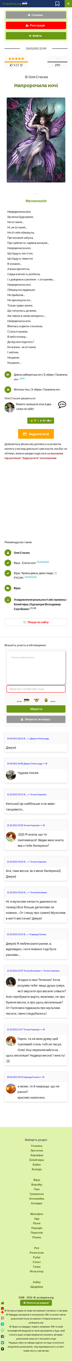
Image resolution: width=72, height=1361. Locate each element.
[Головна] (2, 1303)
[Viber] (2, 1318)
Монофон (36, 1213)
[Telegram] (2, 1324)
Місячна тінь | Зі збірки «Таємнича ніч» (37, 389)
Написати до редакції (37, 1302)
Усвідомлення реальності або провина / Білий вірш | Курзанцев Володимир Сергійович (40, 604)
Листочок (36, 1150)
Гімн (37, 1189)
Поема (36, 1237)
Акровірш (36, 1155)
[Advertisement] (36, 504)
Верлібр (36, 1184)
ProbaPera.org (12, 3)
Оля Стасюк (22, 552)
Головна (37, 15)
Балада (37, 1169)
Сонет (37, 1262)
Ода (36, 1218)
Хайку (37, 1282)
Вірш (17, 588)
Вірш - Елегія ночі (25, 562)
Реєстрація (37, 25)
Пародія (36, 1227)
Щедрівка (36, 1286)
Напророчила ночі (18, 211)
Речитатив (37, 1252)
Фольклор (37, 1271)
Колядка (36, 1203)
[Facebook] (2, 1336)
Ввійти (37, 35)
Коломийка (36, 1198)
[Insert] (26, 700)
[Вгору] (2, 1349)
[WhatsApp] (2, 1330)
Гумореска (37, 1193)
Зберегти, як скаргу (37, 719)
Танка (37, 1266)
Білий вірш (36, 1159)
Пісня (36, 1223)
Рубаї (36, 1257)
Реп (36, 1247)
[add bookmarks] (2, 1310)
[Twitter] (2, 1343)
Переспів (37, 1232)
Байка (37, 1164)
